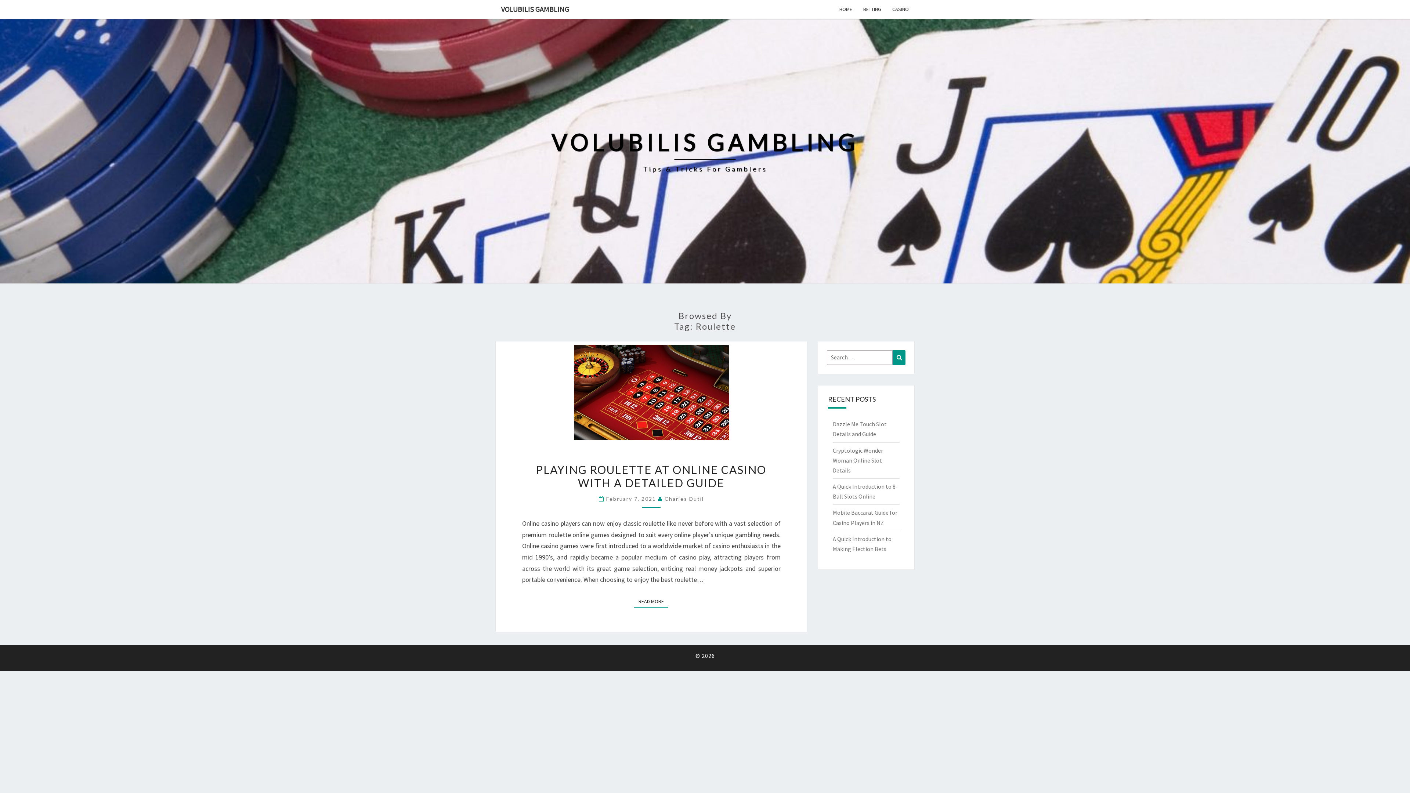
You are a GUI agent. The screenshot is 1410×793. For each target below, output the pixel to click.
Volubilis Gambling (535, 9)
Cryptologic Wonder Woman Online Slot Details (858, 460)
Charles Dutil (684, 499)
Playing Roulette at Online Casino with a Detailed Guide (651, 476)
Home (845, 9)
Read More (653, 601)
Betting (872, 9)
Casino (900, 9)
